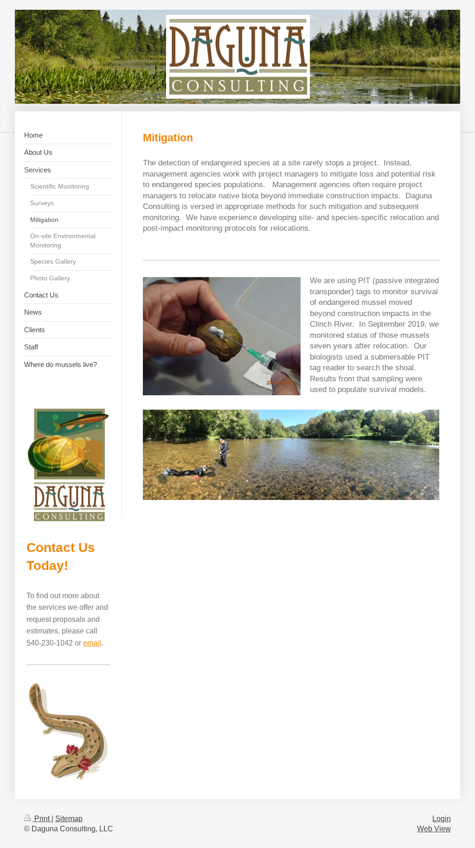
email (92, 643)
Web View (434, 829)
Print (41, 819)
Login (441, 819)
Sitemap (69, 819)
